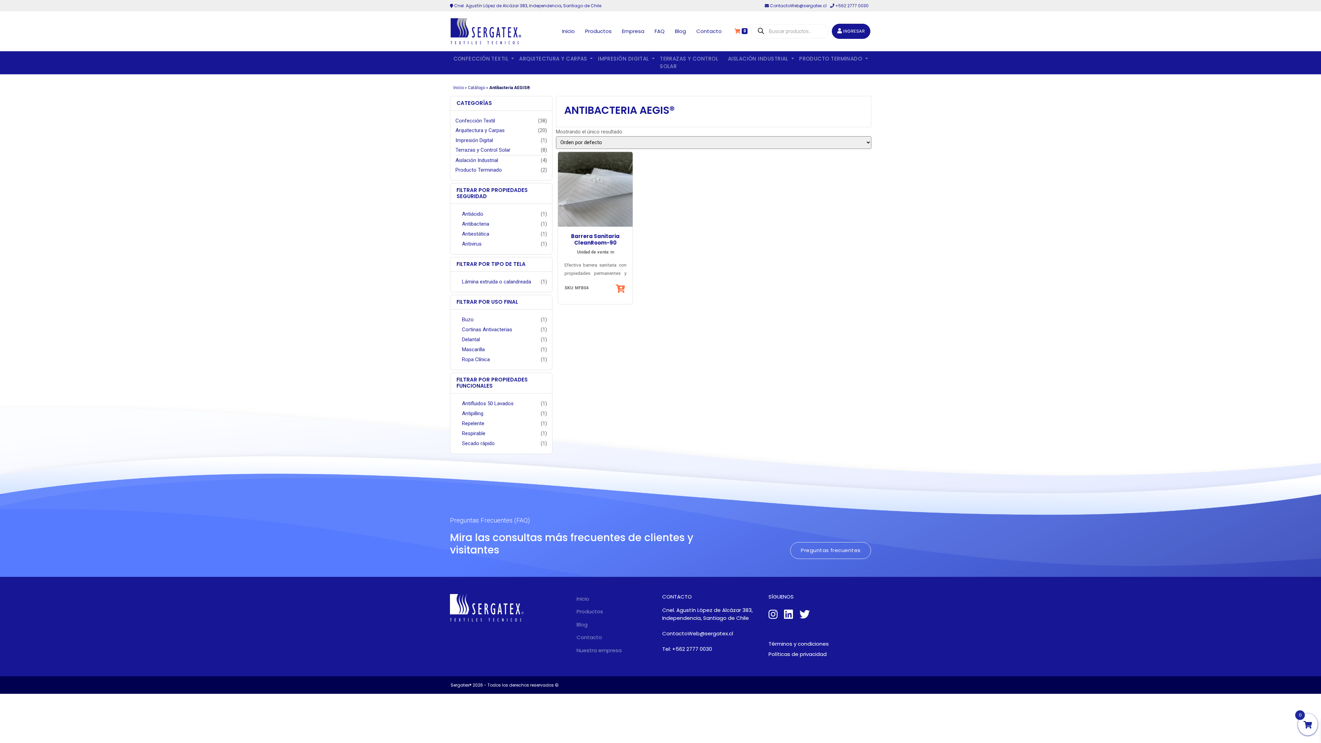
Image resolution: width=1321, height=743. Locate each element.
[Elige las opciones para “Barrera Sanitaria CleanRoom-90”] (621, 288)
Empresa (633, 31)
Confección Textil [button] (481, 58)
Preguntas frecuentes (830, 550)
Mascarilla (473, 349)
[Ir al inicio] (486, 31)
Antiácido (472, 214)
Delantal (471, 339)
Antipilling (472, 413)
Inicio (568, 31)
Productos (598, 31)
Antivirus (472, 244)
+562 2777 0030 (851, 6)
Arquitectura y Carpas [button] (554, 58)
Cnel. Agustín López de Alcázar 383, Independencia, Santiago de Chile (527, 6)
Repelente (473, 423)
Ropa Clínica (476, 359)
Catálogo (476, 87)
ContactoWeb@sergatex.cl (798, 6)
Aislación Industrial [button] (759, 58)
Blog (680, 31)
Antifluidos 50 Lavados (488, 403)
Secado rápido (478, 443)
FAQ (660, 31)
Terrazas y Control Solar (689, 62)
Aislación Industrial (476, 160)
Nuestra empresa (599, 650)
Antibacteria (475, 224)
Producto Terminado (478, 170)
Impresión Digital (474, 140)
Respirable (473, 433)
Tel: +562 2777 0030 (687, 649)
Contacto (709, 31)
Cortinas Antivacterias (487, 329)
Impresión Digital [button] (624, 58)
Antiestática (475, 234)
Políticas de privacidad (798, 654)
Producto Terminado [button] (831, 58)
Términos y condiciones (799, 643)
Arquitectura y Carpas (480, 130)
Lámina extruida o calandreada (496, 282)
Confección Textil (475, 121)
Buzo (468, 319)
